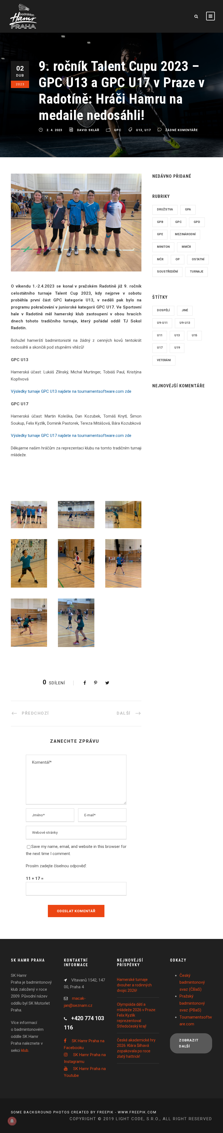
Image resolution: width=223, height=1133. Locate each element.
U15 (194, 335)
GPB (160, 222)
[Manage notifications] (12, 1121)
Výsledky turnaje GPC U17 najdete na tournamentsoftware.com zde (71, 435)
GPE (160, 234)
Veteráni (164, 360)
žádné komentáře (181, 130)
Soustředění (167, 271)
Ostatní (198, 259)
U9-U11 (162, 323)
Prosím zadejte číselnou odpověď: (56, 865)
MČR (160, 259)
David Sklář (88, 130)
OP (177, 259)
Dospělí (163, 310)
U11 (159, 335)
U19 (177, 347)
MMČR (186, 247)
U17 (147, 130)
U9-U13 (184, 323)
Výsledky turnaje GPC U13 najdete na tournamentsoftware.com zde (71, 391)
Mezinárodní (185, 234)
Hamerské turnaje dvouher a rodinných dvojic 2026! (134, 985)
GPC (117, 130)
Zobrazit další (188, 1043)
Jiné (185, 310)
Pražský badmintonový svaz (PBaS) (192, 1003)
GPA (188, 209)
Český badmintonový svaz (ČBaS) (192, 982)
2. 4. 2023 (54, 130)
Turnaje (196, 271)
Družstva (165, 209)
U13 (139, 130)
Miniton (163, 247)
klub (24, 1050)
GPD (197, 222)
